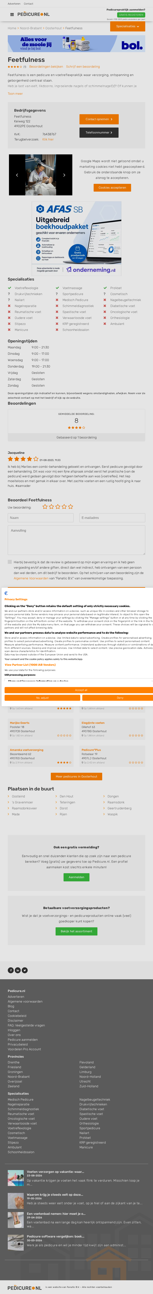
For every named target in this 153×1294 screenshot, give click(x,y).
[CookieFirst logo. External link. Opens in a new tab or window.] (6, 593)
